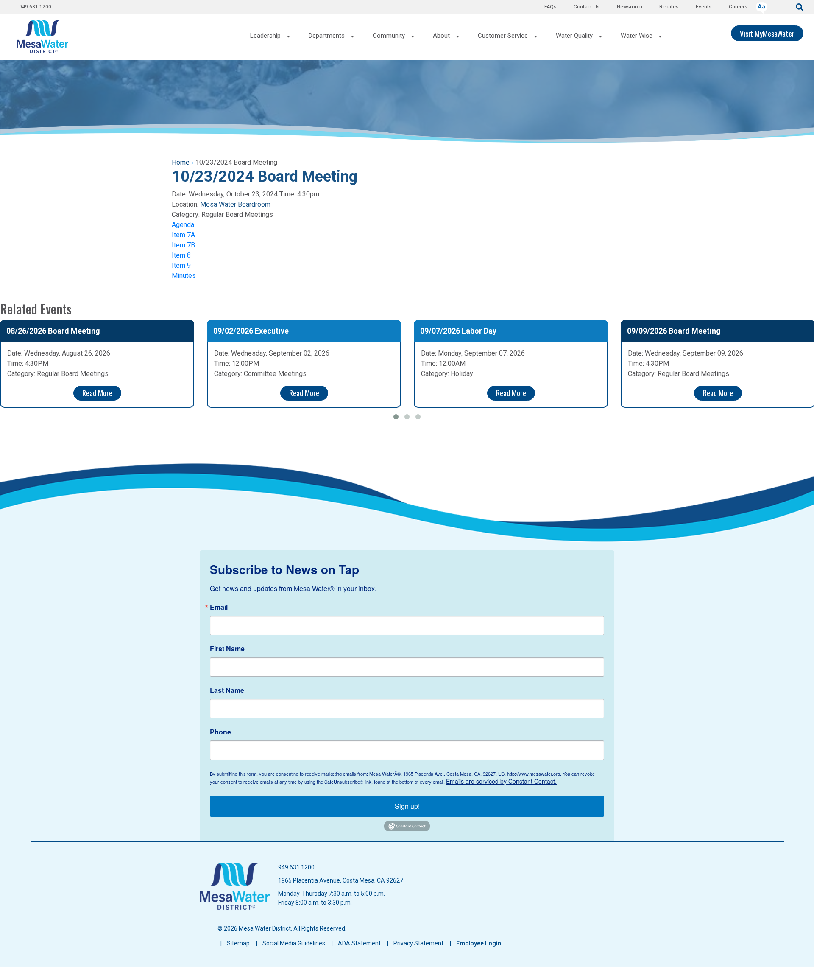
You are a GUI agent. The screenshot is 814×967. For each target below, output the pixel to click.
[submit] (799, 6)
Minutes (184, 276)
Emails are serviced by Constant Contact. (501, 781)
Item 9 (181, 265)
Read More (97, 392)
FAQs (550, 7)
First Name (227, 648)
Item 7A (183, 235)
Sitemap (238, 943)
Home (181, 162)
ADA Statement (359, 943)
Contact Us (587, 7)
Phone (220, 732)
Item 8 (181, 255)
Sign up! (407, 806)
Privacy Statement (418, 943)
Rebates (669, 7)
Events (704, 7)
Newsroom (629, 7)
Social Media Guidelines (293, 943)
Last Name (227, 690)
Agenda (183, 225)
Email (219, 607)
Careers (738, 7)
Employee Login (478, 943)
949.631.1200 (35, 7)
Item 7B (183, 245)
